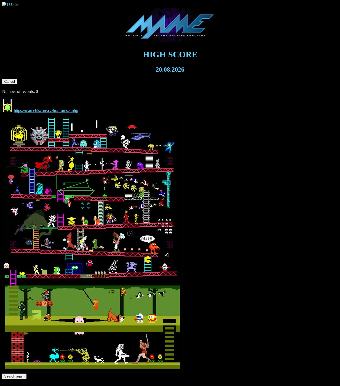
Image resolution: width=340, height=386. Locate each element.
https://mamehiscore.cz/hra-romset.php (46, 110)
